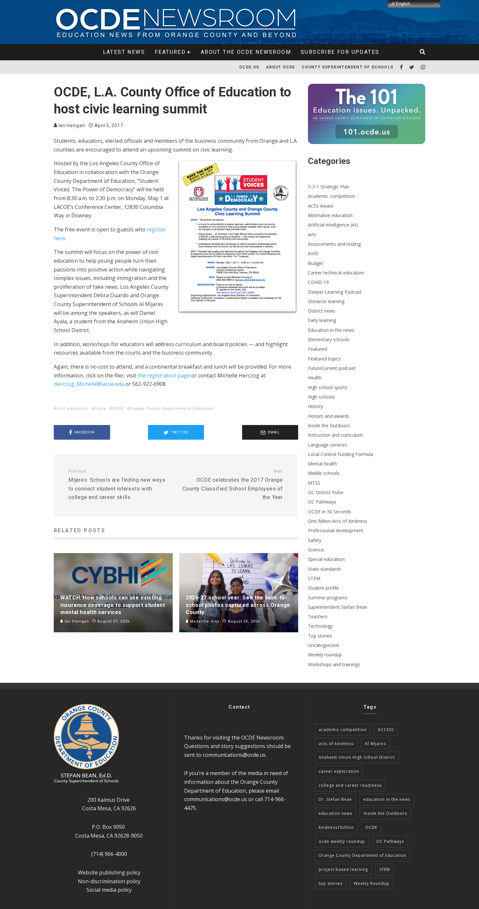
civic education (72, 408)
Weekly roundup (325, 655)
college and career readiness (350, 785)
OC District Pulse (325, 492)
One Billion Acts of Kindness (337, 521)
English (402, 3)
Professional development (335, 530)
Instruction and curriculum (335, 435)
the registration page (164, 375)
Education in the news (331, 330)
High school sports (327, 387)
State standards (324, 569)
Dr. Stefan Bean (335, 799)
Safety (314, 540)
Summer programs (328, 597)
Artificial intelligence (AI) (333, 225)
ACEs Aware (320, 206)
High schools (321, 397)
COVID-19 (318, 282)
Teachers (317, 616)
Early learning (322, 320)
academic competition (343, 729)
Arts (312, 234)
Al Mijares (375, 743)
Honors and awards (328, 416)
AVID (313, 253)
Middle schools (324, 473)
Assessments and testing (334, 244)
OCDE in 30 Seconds (329, 511)
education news (335, 813)
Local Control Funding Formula (340, 454)
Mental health (322, 464)
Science (316, 550)
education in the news (386, 799)
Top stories (320, 636)
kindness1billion (336, 827)
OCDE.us (249, 67)
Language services (327, 445)
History (315, 406)
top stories (330, 883)
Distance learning (326, 301)
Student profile (323, 588)
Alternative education (330, 215)
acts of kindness (336, 743)
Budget (315, 263)
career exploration (339, 771)
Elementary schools (328, 339)
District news (321, 311)
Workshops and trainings (334, 664)
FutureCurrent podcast (332, 368)
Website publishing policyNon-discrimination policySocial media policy (109, 881)
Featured (170, 52)
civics (100, 408)
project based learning (343, 869)
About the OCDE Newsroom (246, 52)
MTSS (314, 483)
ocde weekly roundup (342, 841)
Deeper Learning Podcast (335, 292)
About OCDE (280, 67)
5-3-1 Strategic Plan (328, 186)
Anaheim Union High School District (357, 757)
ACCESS (386, 729)
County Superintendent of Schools (347, 67)
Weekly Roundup (371, 883)
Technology (320, 626)
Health (315, 377)
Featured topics (324, 359)
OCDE (117, 408)
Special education (326, 559)
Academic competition (331, 196)
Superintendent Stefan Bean (337, 607)
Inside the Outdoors (329, 425)
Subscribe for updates (340, 52)
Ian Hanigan (71, 125)
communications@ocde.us (234, 754)
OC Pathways (322, 502)
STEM (314, 578)
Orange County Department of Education (171, 408)
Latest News (124, 52)
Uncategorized (323, 645)
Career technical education (336, 273)
